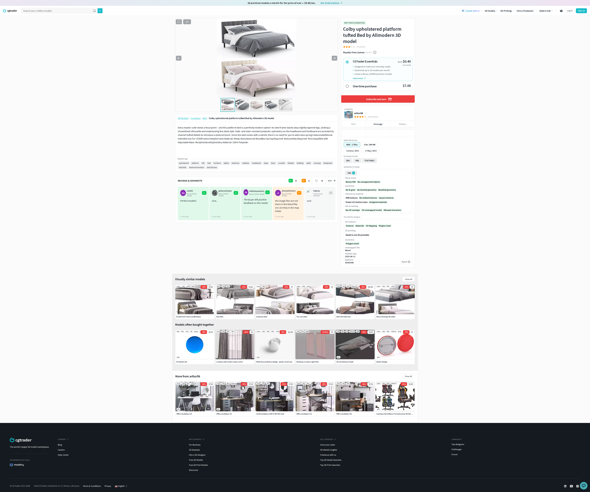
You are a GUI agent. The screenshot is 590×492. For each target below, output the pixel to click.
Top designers (457, 444)
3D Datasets (194, 449)
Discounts (193, 470)
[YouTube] (571, 486)
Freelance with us (328, 454)
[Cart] (561, 10)
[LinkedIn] (565, 486)
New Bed (219, 317)
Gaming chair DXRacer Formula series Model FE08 (395, 414)
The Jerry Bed (301, 317)
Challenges (456, 449)
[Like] (353, 133)
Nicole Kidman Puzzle (344, 362)
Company (62, 439)
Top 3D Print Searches (330, 465)
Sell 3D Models (327, 439)
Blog (60, 444)
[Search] (100, 10)
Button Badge (381, 362)
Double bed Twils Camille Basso (188, 317)
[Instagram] (578, 486)
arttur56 (358, 113)
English (120, 486)
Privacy (107, 486)
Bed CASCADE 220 (343, 317)
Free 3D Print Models (198, 465)
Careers (61, 449)
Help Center (63, 454)
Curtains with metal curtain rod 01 (229, 362)
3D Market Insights (328, 449)
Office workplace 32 (304, 414)
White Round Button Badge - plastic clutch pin (274, 362)
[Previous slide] (178, 58)
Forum (454, 454)
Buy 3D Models (195, 439)
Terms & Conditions (92, 486)
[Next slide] (334, 58)
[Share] (402, 133)
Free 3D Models (196, 460)
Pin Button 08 (181, 362)
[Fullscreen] (179, 21)
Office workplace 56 (344, 414)
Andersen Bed (261, 317)
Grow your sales (327, 444)
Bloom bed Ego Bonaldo (385, 317)
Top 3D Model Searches (330, 460)
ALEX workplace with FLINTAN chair (270, 414)
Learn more (358, 78)
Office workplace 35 (224, 414)
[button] (94, 10)
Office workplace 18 (184, 414)
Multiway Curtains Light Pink (307, 362)
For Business (195, 444)
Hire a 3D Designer (197, 454)
